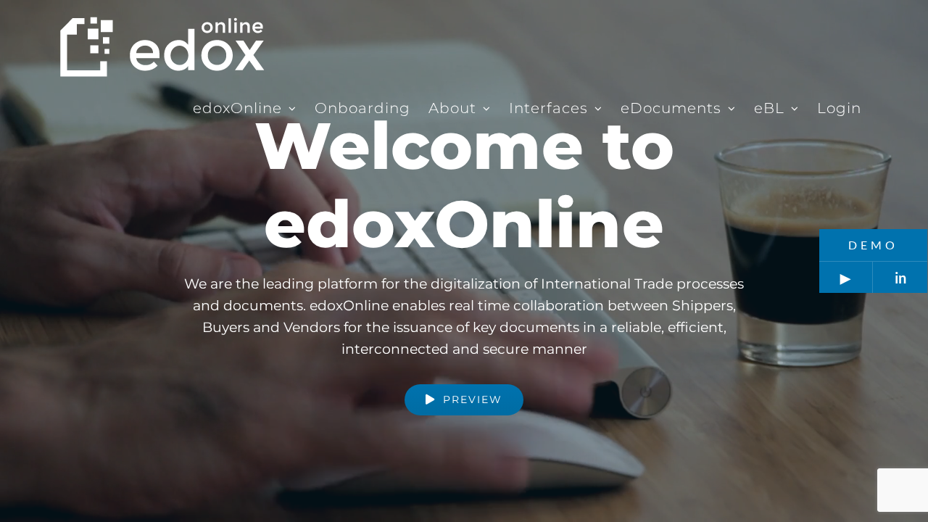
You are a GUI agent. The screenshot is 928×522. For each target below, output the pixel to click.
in (900, 277)
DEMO (873, 245)
